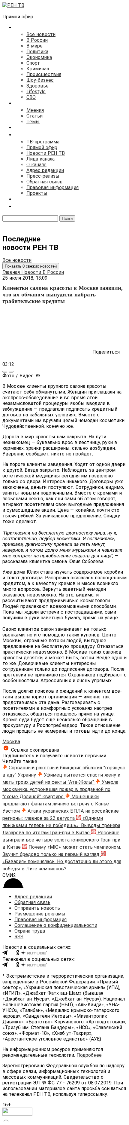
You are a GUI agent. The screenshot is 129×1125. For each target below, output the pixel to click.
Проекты (36, 193)
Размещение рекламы (39, 914)
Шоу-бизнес (40, 80)
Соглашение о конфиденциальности (55, 925)
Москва (11, 741)
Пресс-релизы (42, 176)
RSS (18, 937)
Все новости (41, 34)
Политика (37, 51)
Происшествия (43, 74)
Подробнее (89, 1055)
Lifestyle (36, 91)
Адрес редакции (45, 170)
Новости (32, 272)
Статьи (34, 116)
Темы (33, 121)
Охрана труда (29, 931)
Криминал (37, 69)
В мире (34, 46)
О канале (36, 164)
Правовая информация (52, 187)
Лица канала (40, 159)
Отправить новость (37, 908)
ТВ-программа (42, 142)
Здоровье (37, 86)
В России (37, 40)
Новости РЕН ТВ (45, 153)
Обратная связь (44, 182)
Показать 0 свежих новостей (31, 266)
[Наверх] (6, 1120)
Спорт (33, 63)
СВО (31, 97)
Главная (11, 272)
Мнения (35, 110)
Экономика (39, 57)
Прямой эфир (41, 147)
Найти (67, 218)
